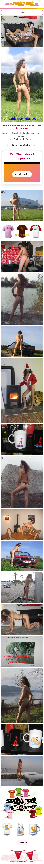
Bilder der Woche (21, 145)
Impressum (22, 842)
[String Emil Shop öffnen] (22, 820)
